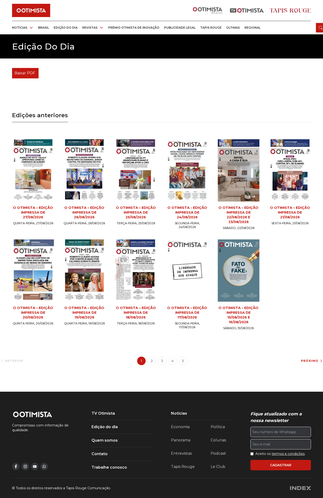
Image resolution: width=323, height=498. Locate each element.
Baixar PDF (24, 73)
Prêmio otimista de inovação (133, 27)
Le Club (218, 466)
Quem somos (105, 440)
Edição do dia (66, 27)
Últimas (233, 27)
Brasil (43, 27)
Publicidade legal (180, 27)
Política (218, 427)
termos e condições (288, 454)
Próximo (309, 361)
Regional (252, 27)
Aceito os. (280, 454)
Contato (100, 454)
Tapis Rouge (183, 466)
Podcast (218, 453)
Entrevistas (181, 453)
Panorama (180, 440)
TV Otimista (103, 413)
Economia (180, 427)
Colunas (218, 440)
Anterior (14, 361)
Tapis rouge (211, 27)
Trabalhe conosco (109, 467)
